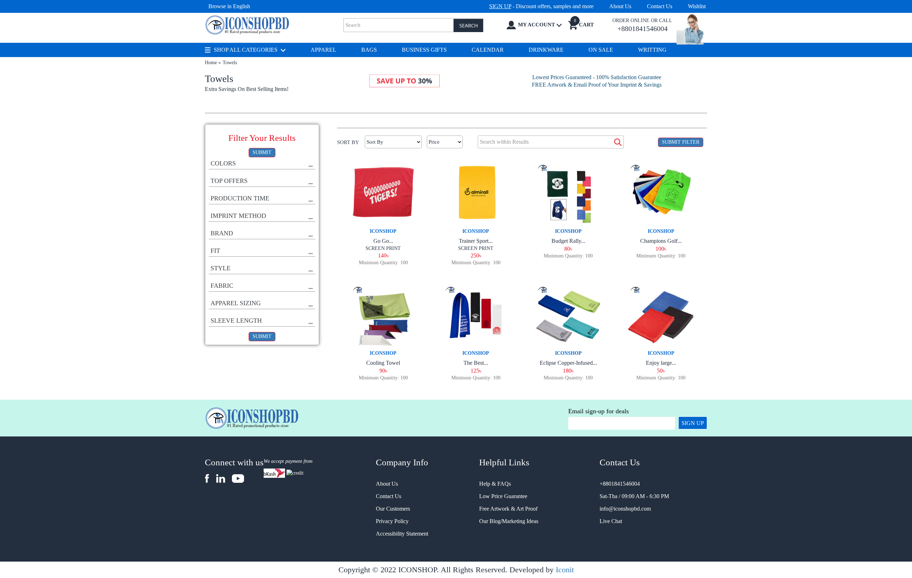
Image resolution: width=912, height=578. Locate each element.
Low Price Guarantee (503, 496)
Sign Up (693, 423)
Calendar (488, 50)
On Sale (601, 50)
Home (211, 62)
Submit (262, 152)
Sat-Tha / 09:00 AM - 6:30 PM (634, 496)
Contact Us (659, 6)
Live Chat (611, 521)
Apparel (323, 50)
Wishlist (697, 6)
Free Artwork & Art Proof (508, 509)
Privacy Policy (392, 521)
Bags (369, 50)
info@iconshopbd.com (625, 509)
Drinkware (546, 50)
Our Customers (393, 509)
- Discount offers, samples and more (541, 6)
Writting (652, 50)
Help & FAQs (495, 484)
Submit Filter (680, 142)
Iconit (565, 569)
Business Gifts (424, 50)
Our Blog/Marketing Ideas (508, 521)
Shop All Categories (245, 50)
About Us (620, 6)
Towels (230, 62)
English (241, 6)
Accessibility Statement (402, 534)
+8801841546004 (620, 484)
